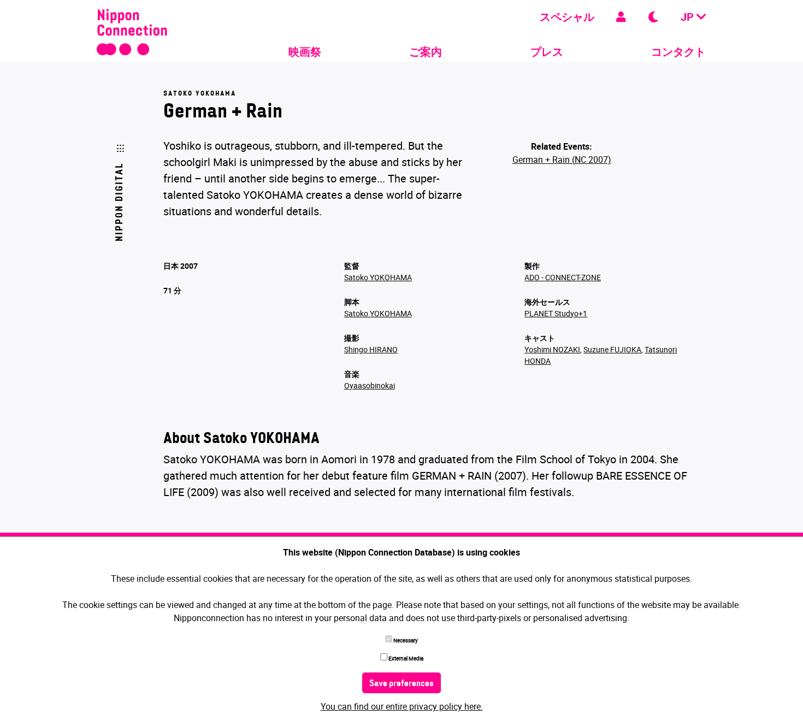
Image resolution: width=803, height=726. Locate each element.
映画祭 (304, 51)
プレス (546, 51)
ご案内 (425, 51)
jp (688, 16)
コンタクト (678, 51)
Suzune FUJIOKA (612, 349)
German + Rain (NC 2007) (561, 160)
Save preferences (401, 684)
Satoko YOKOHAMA (378, 277)
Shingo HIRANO (371, 349)
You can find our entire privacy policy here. (402, 706)
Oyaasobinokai (369, 385)
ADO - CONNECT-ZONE (562, 277)
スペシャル (567, 16)
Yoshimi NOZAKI (552, 349)
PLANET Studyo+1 (555, 313)
